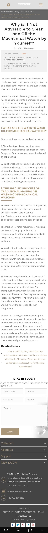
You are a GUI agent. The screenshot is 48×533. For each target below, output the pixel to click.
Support (6, 456)
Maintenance (26, 11)
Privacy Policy (28, 519)
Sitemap (16, 519)
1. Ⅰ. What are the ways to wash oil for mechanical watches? (21, 58)
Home (4, 11)
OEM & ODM (9, 462)
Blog (17, 11)
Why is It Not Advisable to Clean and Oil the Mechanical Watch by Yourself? (20, 16)
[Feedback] (30, 530)
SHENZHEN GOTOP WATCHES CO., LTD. (22, 512)
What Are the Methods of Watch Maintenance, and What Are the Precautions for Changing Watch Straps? (25, 363)
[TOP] (42, 530)
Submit (10, 431)
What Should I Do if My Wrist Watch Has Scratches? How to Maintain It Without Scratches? (25, 353)
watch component (16, 252)
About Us (7, 449)
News (10, 11)
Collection (7, 443)
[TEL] (18, 530)
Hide (24, 53)
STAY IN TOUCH (24, 378)
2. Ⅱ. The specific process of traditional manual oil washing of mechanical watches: (21, 65)
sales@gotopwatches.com (19, 491)
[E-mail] (6, 530)
